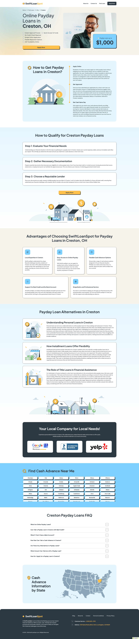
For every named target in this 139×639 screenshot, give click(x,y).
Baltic (45, 497)
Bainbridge (30, 497)
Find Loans (102, 3)
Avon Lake (107, 493)
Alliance (107, 478)
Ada (46, 478)
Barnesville (92, 497)
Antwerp (61, 486)
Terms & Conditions (98, 615)
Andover (107, 482)
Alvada (30, 482)
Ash (46, 490)
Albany (92, 478)
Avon (92, 493)
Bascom (107, 497)
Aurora (46, 493)
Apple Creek (76, 486)
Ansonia (46, 486)
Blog (73, 615)
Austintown (77, 493)
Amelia (61, 482)
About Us (85, 3)
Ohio (37, 10)
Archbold (107, 486)
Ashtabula (76, 490)
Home (24, 10)
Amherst (92, 482)
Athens (107, 490)
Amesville (76, 482)
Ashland (61, 490)
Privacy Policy (110, 615)
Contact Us (94, 3)
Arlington (30, 490)
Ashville (92, 490)
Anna (30, 486)
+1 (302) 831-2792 (90, 621)
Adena (61, 478)
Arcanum (92, 486)
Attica (30, 493)
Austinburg (61, 493)
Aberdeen (30, 478)
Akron (76, 478)
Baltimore (61, 497)
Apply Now (112, 3)
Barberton (76, 497)
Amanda (45, 482)
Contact (88, 615)
